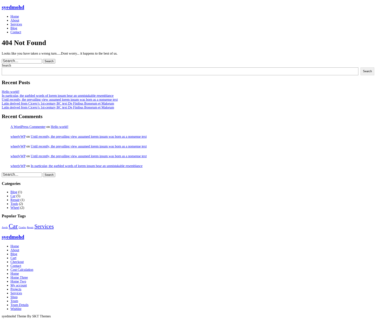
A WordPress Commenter (27, 127)
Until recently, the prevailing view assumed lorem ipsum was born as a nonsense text (60, 99)
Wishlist (15, 309)
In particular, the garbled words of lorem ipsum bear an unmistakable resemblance (58, 95)
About (14, 20)
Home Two (18, 281)
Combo (22, 227)
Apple (5, 227)
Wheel (14, 207)
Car (12, 196)
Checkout (17, 262)
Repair (15, 200)
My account (18, 285)
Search (6, 65)
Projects (15, 289)
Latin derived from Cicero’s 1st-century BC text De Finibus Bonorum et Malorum (58, 103)
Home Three (19, 277)
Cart (13, 258)
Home (14, 16)
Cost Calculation (21, 269)
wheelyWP (17, 136)
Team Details (19, 305)
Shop (14, 297)
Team (14, 301)
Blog (13, 28)
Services (16, 24)
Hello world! (10, 92)
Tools (14, 204)
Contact (15, 32)
